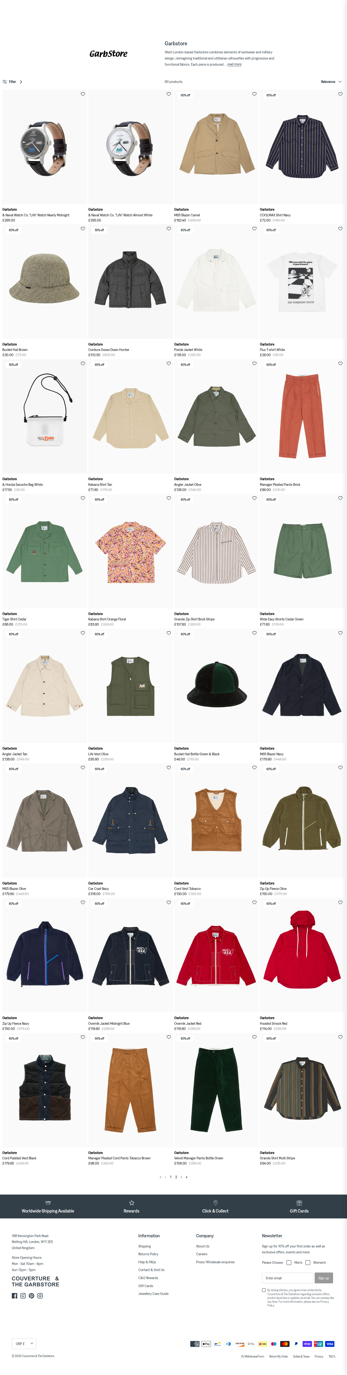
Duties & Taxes (301, 1356)
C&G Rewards (148, 1278)
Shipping (144, 1246)
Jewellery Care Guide (153, 1293)
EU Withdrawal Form (252, 1356)
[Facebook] (14, 1295)
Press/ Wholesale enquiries (215, 1262)
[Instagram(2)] (40, 1295)
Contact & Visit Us (151, 1270)
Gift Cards (145, 1286)
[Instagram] (23, 1295)
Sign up (323, 1278)
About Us (202, 1246)
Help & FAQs (147, 1262)
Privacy (319, 1356)
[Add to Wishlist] (83, 94)
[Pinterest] (31, 1295)
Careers (201, 1254)
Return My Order (278, 1356)
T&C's (332, 1356)
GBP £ (20, 1343)
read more (234, 64)
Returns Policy (148, 1254)
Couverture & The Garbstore (38, 1356)
